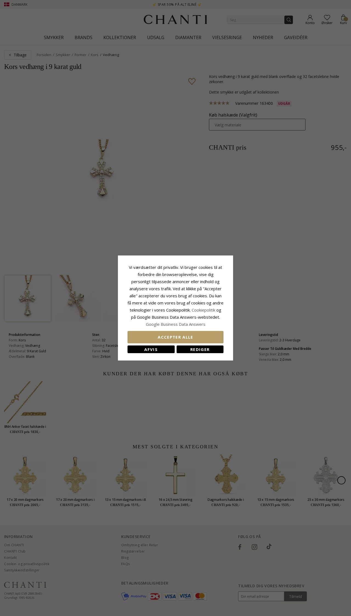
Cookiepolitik (203, 310)
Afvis (151, 349)
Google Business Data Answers (175, 324)
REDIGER (200, 349)
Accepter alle (175, 337)
